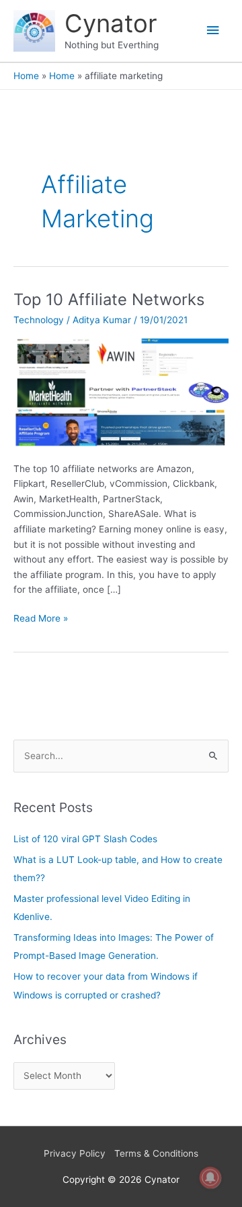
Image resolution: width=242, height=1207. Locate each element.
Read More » (40, 617)
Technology (38, 319)
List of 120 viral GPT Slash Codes (85, 839)
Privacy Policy (75, 1153)
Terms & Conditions (156, 1153)
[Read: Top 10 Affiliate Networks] (121, 391)
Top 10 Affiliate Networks (108, 299)
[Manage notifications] (210, 1177)
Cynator (111, 23)
